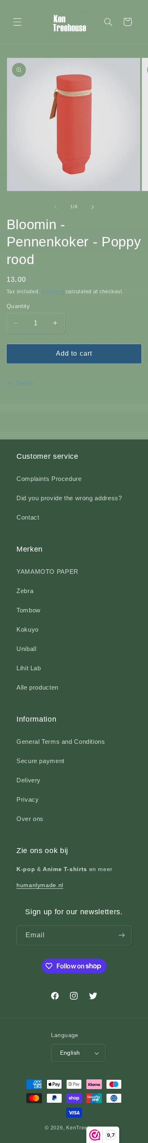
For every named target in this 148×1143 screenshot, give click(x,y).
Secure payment (40, 761)
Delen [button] (24, 383)
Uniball (26, 649)
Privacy (27, 799)
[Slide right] (92, 207)
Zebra (24, 591)
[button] (17, 21)
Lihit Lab (28, 668)
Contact (27, 517)
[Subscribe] (121, 935)
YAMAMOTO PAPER (47, 571)
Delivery (28, 780)
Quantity (18, 306)
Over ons (30, 819)
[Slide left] (55, 207)
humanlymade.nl (39, 885)
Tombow (28, 610)
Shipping (53, 291)
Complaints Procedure (49, 479)
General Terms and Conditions (60, 741)
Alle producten (37, 687)
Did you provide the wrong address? (69, 498)
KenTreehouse (84, 1127)
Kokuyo (27, 629)
